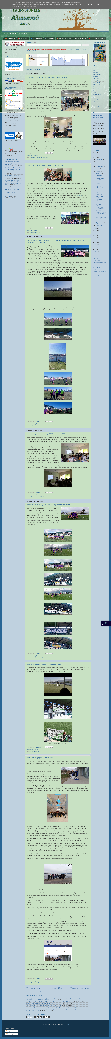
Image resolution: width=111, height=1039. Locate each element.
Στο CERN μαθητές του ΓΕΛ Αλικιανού (40, 758)
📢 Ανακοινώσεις (23, 38)
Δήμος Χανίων (96, 260)
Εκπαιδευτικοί (96, 84)
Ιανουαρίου (99, 225)
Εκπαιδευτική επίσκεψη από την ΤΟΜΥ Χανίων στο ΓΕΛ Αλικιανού (49, 434)
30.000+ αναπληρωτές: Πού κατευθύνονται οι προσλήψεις (13, 176)
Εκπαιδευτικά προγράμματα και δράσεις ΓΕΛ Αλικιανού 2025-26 (43, 1005)
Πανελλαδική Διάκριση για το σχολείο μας (98, 117)
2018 (96, 240)
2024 (96, 157)
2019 (96, 237)
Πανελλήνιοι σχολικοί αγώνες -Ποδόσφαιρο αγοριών (44, 664)
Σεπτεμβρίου (99, 166)
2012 (96, 252)
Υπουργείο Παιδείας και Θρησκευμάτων (99, 272)
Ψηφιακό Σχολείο (97, 275)
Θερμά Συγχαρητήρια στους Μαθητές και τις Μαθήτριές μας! (42, 1003)
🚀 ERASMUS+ (49, 38)
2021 (96, 233)
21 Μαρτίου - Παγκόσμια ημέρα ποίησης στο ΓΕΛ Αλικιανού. (47, 77)
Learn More (89, 4)
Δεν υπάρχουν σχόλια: (32, 155)
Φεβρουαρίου (99, 223)
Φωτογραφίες (96, 104)
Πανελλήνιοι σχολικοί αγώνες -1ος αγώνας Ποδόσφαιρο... (101, 206)
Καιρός (95, 269)
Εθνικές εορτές (97, 86)
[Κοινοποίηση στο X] (49, 153)
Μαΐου (98, 169)
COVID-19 (95, 108)
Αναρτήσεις (10, 1031)
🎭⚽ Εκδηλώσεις (36, 38)
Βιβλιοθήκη (96, 106)
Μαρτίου (98, 173)
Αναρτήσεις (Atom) (38, 991)
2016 (96, 244)
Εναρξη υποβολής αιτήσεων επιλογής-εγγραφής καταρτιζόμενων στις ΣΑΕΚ (12, 163)
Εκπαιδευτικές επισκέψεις (38, 157)
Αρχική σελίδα (56, 988)
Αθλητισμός (34, 425)
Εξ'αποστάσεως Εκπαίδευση (97, 94)
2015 (96, 247)
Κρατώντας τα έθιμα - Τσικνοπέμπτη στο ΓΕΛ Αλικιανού (45, 165)
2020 (96, 235)
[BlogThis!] (47, 153)
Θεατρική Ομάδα (97, 88)
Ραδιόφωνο (96, 102)
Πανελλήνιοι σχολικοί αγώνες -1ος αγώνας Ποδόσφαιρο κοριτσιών (49, 505)
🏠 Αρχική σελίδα (10, 38)
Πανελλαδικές (97, 82)
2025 (96, 155)
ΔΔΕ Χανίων (96, 258)
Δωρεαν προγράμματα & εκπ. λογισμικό (99, 263)
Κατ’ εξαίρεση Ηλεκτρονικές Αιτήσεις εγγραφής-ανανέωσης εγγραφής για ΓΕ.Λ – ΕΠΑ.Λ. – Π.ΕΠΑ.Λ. (13, 170)
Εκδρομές (95, 76)
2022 (96, 230)
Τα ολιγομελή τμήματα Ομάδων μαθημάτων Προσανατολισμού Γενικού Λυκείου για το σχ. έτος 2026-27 (13, 182)
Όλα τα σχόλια (11, 1034)
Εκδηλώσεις (34, 232)
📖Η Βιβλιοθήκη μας (80, 38)
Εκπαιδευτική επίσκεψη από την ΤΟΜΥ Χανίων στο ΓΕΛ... (100, 199)
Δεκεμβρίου (99, 159)
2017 (96, 242)
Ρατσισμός (95, 100)
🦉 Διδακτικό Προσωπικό (64, 38)
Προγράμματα (97, 74)
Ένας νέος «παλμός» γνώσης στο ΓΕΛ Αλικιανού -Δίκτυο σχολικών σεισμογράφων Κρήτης (49, 1001)
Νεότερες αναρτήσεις (34, 988)
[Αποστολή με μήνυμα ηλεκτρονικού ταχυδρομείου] (45, 153)
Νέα (47, 157)
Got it (97, 4)
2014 (96, 249)
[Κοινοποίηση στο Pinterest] (52, 153)
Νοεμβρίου (99, 162)
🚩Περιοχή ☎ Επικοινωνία (97, 38)
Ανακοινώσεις (96, 68)
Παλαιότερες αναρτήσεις (79, 988)
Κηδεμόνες (96, 80)
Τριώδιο (79, 195)
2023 (96, 228)
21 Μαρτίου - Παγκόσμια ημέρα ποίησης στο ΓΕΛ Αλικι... (100, 178)
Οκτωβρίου (99, 164)
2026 (96, 152)
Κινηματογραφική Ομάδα (97, 91)
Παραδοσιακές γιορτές (99, 97)
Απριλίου (98, 171)
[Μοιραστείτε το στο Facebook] (50, 153)
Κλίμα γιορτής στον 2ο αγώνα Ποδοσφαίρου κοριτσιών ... (101, 192)
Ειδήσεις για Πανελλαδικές (97, 266)
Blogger (67, 1024)
